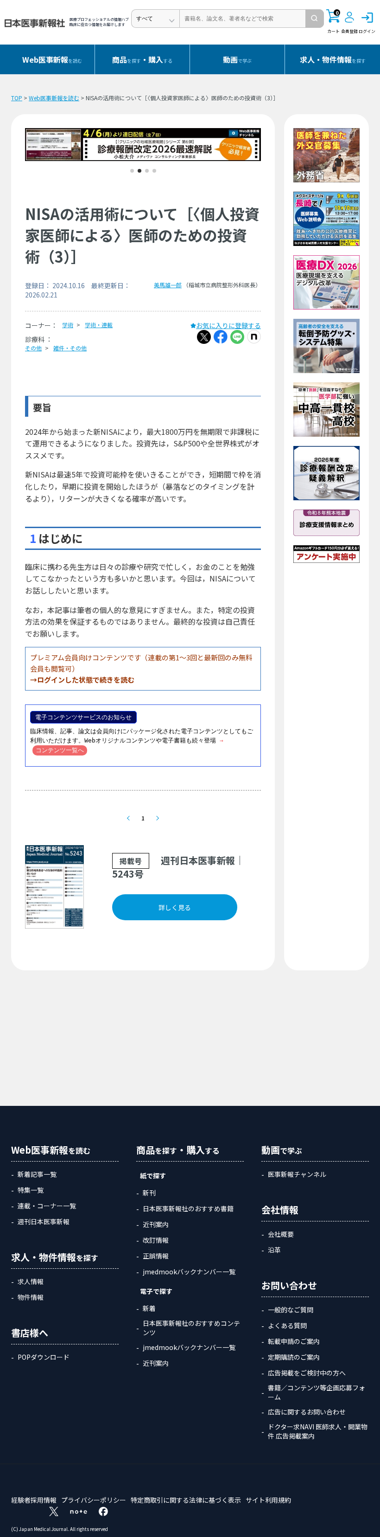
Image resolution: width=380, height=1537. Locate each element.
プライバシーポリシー (93, 1500)
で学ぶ (237, 59)
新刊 (149, 1192)
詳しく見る (174, 907)
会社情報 (279, 1209)
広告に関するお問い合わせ (307, 1411)
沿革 (274, 1249)
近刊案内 (156, 1224)
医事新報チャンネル (297, 1174)
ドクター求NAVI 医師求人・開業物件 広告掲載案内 (317, 1431)
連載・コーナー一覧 (47, 1205)
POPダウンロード (44, 1357)
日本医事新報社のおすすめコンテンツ (191, 1327)
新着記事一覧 (37, 1174)
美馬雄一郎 (168, 285)
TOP (16, 98)
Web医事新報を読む (54, 98)
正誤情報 (156, 1255)
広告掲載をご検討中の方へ (307, 1372)
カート (333, 21)
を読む (52, 59)
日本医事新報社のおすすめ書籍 (188, 1208)
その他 (33, 348)
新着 (149, 1308)
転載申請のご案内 (294, 1341)
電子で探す (156, 1291)
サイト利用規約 (268, 1500)
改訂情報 (156, 1240)
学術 (67, 325)
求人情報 (31, 1281)
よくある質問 (287, 1325)
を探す (333, 59)
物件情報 (31, 1297)
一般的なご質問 (290, 1309)
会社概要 (281, 1234)
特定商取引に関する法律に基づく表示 (186, 1500)
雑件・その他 (70, 348)
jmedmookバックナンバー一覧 (189, 1271)
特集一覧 (31, 1190)
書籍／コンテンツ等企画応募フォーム (316, 1392)
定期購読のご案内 (294, 1357)
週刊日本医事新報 (44, 1221)
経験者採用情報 (34, 1500)
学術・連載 (99, 325)
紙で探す (153, 1175)
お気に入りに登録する (228, 325)
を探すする (142, 59)
